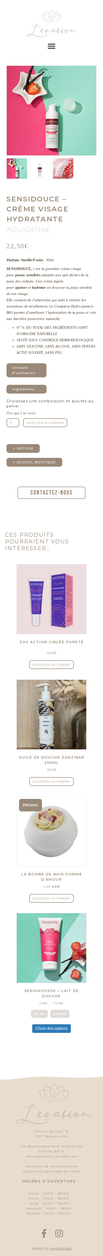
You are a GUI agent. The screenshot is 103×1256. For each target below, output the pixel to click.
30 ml (39, 1014)
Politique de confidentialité (52, 1166)
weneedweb (61, 1248)
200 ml (59, 1014)
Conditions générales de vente (51, 1171)
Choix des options (52, 1028)
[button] (44, 1233)
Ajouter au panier (45, 423)
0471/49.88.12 (51, 1151)
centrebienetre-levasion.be (51, 1156)
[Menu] (51, 46)
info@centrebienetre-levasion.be (51, 1146)
